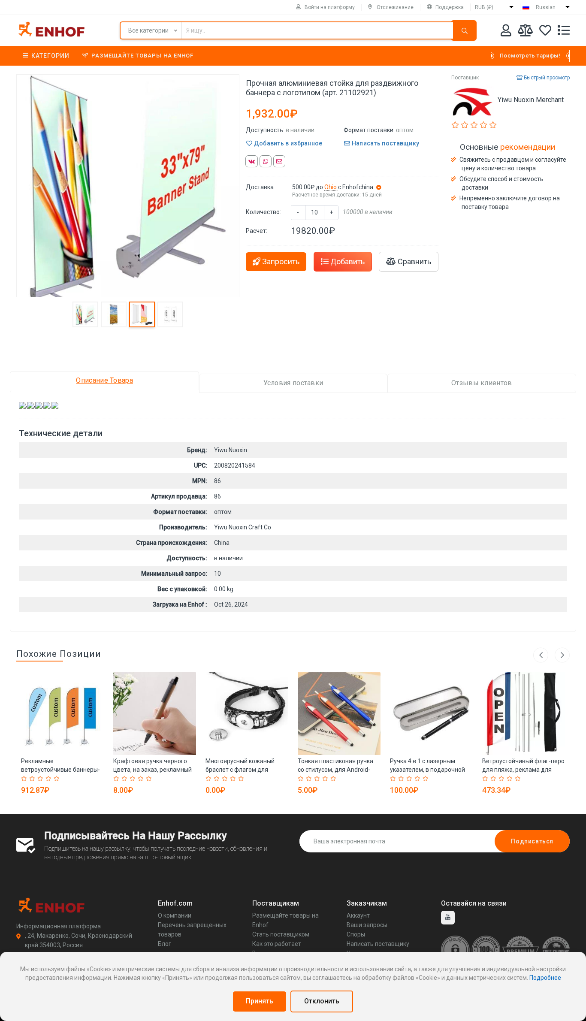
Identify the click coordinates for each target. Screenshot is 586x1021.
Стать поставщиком (280, 934)
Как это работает (276, 943)
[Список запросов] (564, 31)
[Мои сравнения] (525, 31)
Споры (356, 934)
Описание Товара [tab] (104, 380)
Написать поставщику (384, 143)
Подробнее (545, 977)
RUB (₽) (484, 7)
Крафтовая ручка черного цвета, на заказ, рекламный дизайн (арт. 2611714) (152, 770)
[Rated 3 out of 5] (41, 779)
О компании (174, 915)
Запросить (279, 261)
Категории (50, 55)
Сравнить (413, 261)
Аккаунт (358, 915)
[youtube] (448, 917)
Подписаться (532, 841)
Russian (546, 7)
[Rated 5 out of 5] (58, 779)
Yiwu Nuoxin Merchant (531, 100)
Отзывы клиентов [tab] (481, 383)
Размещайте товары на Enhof (142, 55)
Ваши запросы (367, 924)
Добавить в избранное (287, 143)
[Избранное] (545, 31)
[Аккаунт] (506, 31)
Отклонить (321, 1001)
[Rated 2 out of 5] (33, 779)
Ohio (331, 187)
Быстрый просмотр (546, 78)
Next (562, 654)
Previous (540, 654)
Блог (164, 943)
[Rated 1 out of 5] (25, 779)
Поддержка (449, 7)
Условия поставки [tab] (293, 383)
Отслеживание (395, 7)
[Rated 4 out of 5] (49, 779)
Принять (259, 1001)
